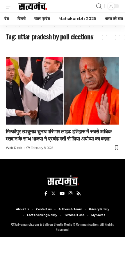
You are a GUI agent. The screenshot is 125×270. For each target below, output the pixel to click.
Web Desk (14, 148)
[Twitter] (53, 194)
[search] (99, 6)
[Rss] (78, 194)
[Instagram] (70, 194)
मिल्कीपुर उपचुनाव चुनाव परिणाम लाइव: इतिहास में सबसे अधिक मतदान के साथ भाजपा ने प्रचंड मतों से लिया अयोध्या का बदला (58, 134)
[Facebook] (45, 194)
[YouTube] (62, 194)
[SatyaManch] (33, 6)
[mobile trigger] (11, 6)
